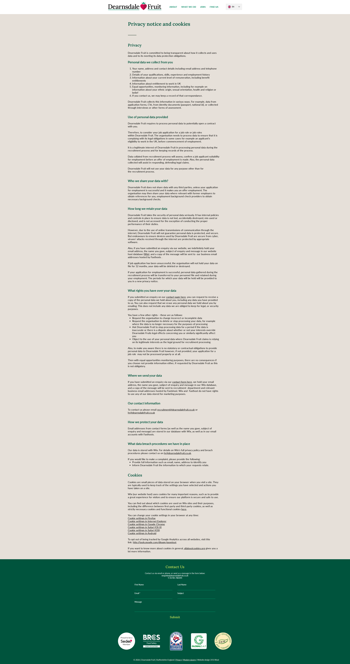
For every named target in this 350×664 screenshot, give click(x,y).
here (183, 509)
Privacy (179, 660)
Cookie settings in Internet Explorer (147, 521)
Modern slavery (189, 660)
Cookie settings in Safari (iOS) (144, 530)
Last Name (181, 585)
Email (137, 593)
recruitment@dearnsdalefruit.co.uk (176, 409)
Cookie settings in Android (142, 533)
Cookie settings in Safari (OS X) (145, 527)
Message (138, 602)
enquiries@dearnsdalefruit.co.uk (175, 575)
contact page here (176, 296)
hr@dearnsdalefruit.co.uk (141, 412)
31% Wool (214, 660)
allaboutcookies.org (194, 548)
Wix (146, 254)
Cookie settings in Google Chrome (146, 524)
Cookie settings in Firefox (141, 518)
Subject (180, 593)
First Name (139, 585)
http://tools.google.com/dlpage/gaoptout (154, 542)
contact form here (182, 381)
